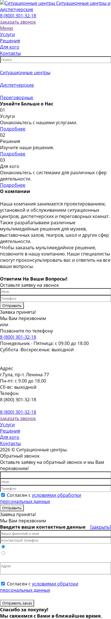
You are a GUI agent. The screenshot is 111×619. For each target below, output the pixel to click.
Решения (10, 431)
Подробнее (12, 129)
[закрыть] (100, 527)
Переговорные (16, 97)
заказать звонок (18, 22)
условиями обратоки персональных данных (39, 587)
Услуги (7, 424)
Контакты (10, 443)
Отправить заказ (17, 603)
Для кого (9, 437)
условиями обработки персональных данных (40, 498)
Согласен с (40, 498)
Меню (6, 28)
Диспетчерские (17, 85)
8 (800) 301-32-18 (18, 16)
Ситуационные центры (25, 72)
